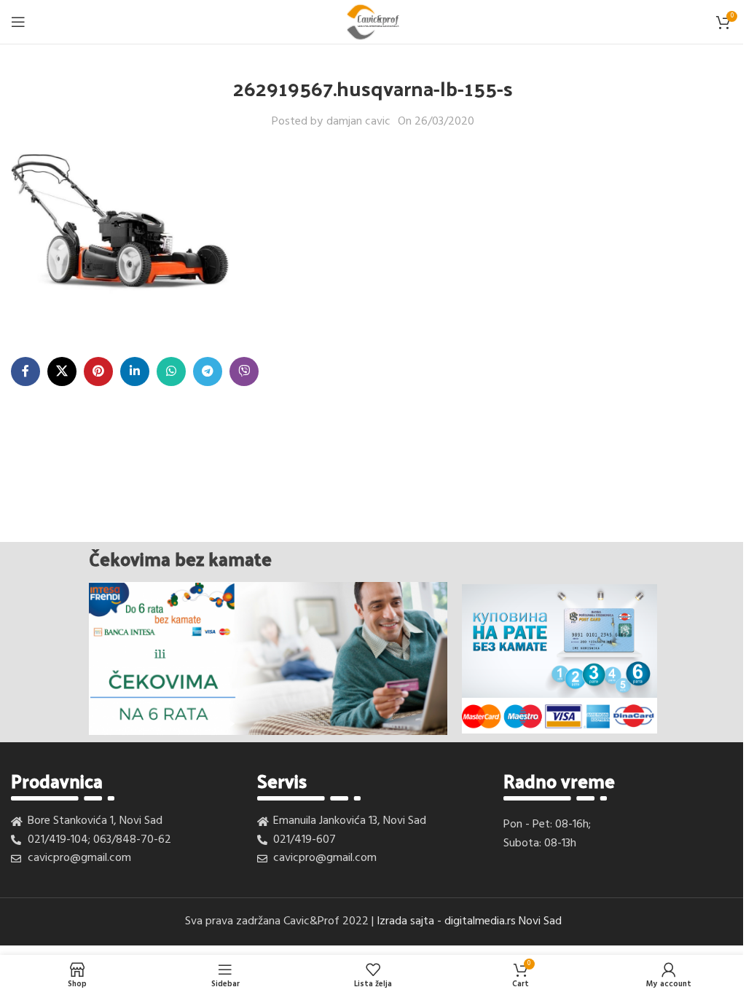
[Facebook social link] (25, 371)
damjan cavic (358, 122)
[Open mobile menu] (18, 21)
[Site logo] (372, 21)
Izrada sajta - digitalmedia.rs (446, 921)
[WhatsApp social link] (171, 371)
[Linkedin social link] (134, 371)
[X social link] (61, 371)
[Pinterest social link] (98, 371)
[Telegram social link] (207, 371)
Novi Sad (540, 921)
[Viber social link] (244, 371)
